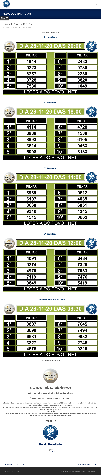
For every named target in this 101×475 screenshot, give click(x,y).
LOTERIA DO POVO (26, 27)
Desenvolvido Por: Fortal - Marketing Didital (72, 471)
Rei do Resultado (50, 444)
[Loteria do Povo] (5, 4)
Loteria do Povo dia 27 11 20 (14, 464)
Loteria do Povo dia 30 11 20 (86, 464)
